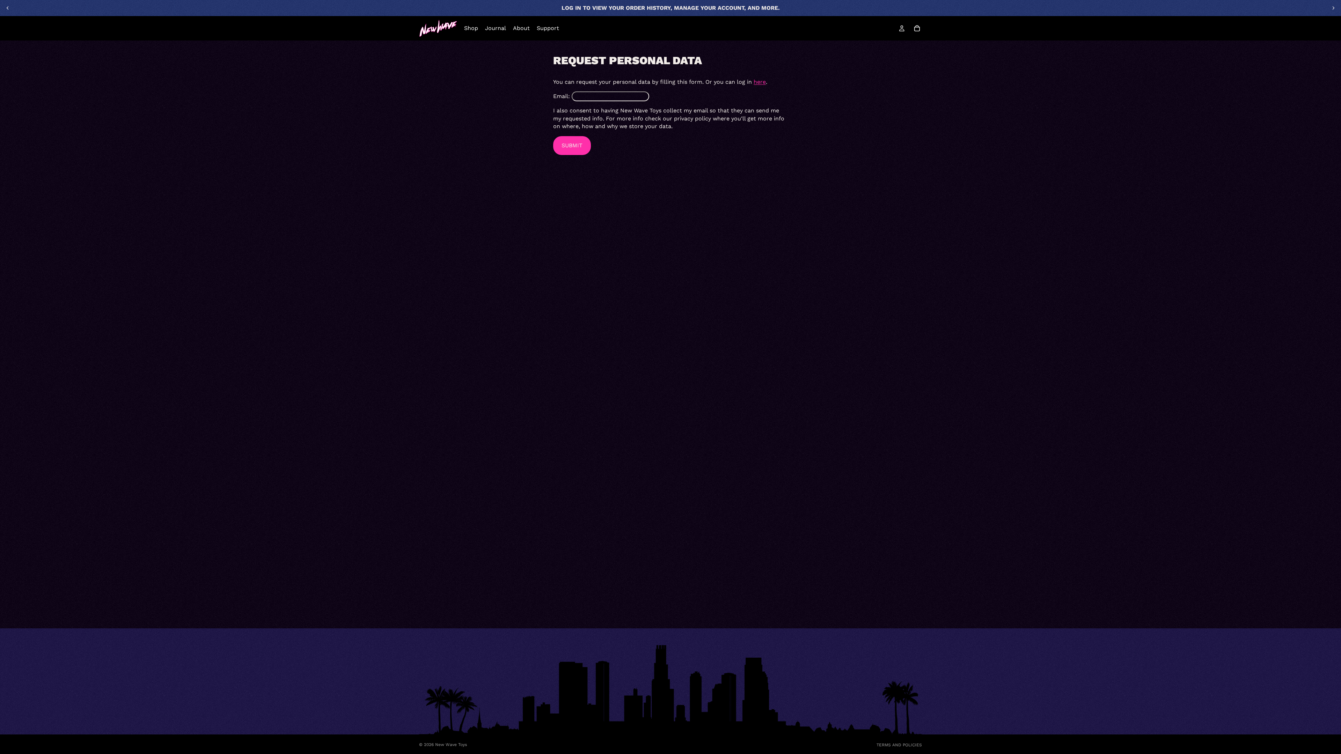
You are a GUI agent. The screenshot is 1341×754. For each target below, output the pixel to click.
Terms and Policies (899, 744)
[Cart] (917, 28)
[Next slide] (1333, 8)
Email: (561, 96)
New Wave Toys (451, 744)
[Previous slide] (7, 8)
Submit (572, 145)
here (760, 82)
